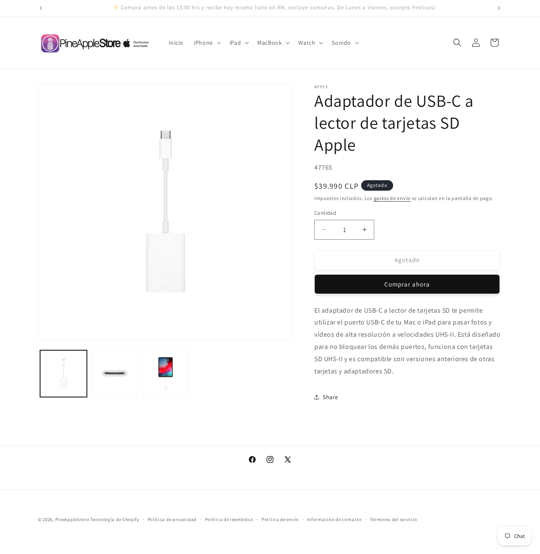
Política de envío (280, 519)
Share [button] (330, 397)
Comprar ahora (407, 284)
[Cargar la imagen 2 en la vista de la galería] (114, 373)
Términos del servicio (393, 519)
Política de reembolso (229, 519)
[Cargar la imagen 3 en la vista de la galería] (165, 373)
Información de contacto (334, 519)
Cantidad (325, 212)
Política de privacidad (172, 519)
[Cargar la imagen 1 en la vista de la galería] (63, 373)
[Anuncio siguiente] (499, 8)
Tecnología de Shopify (114, 519)
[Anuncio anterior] (41, 8)
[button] (206, 42)
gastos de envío (392, 198)
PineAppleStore (73, 519)
